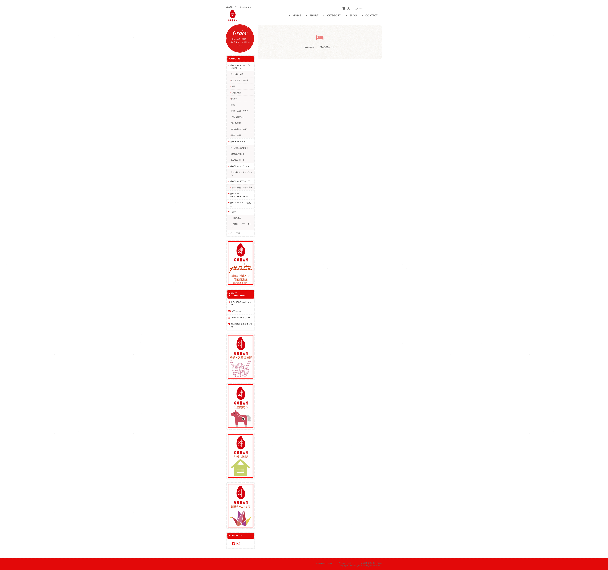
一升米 (233, 212)
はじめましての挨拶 (239, 80)
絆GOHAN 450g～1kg (240, 181)
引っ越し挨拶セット (239, 148)
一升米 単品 (236, 218)
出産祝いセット (238, 160)
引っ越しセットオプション (241, 173)
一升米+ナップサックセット (241, 225)
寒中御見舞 (236, 123)
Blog (353, 15)
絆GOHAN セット (237, 141)
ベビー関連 (235, 233)
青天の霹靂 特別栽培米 (241, 187)
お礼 (233, 86)
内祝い (234, 99)
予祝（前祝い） (238, 117)
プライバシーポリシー (240, 317)
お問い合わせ (237, 311)
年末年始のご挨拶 (239, 129)
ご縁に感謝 (236, 93)
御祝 (233, 105)
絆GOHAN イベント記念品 (240, 204)
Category (334, 15)
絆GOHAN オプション (239, 166)
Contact (371, 15)
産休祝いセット (238, 154)
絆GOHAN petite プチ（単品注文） (240, 66)
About (314, 15)
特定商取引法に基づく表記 (241, 325)
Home (297, 15)
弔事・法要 (236, 135)
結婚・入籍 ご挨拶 (239, 111)
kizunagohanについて (241, 303)
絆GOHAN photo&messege (239, 195)
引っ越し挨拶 (237, 74)
